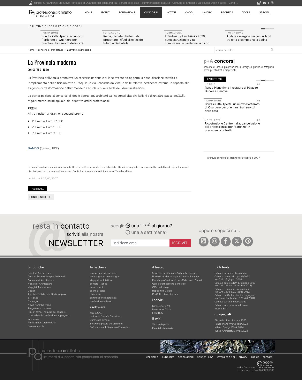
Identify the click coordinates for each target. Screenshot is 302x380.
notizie (171, 12)
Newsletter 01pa (161, 309)
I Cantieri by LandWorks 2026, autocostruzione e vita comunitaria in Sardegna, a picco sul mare (187, 41)
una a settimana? (148, 232)
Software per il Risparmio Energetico (110, 327)
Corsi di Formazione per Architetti (46, 276)
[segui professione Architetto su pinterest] (248, 241)
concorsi (45, 16)
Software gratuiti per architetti (106, 323)
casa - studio (97, 287)
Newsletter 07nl (161, 306)
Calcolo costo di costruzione (230, 301)
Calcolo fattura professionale (230, 273)
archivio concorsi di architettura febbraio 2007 (233, 158)
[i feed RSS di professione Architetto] (204, 241)
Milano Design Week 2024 (229, 327)
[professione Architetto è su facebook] (226, 241)
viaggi (189, 12)
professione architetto (50, 12)
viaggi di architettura (101, 280)
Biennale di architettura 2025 (230, 320)
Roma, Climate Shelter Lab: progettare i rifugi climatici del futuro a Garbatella (123, 39)
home (88, 12)
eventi (105, 12)
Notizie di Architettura (40, 283)
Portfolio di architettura (165, 294)
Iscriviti (180, 243)
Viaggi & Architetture (39, 287)
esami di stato (97, 290)
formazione (127, 12)
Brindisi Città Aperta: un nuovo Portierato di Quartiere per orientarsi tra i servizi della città (62, 39)
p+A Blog (33, 297)
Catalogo (33, 301)
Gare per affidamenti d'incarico (169, 283)
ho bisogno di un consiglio (105, 276)
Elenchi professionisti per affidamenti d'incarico (178, 280)
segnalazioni (186, 357)
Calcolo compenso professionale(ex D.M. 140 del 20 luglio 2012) (232, 290)
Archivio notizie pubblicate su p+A (47, 294)
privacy (243, 357)
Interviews (33, 319)
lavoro (207, 12)
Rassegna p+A (36, 326)
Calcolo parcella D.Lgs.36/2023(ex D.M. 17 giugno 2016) (232, 278)
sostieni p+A (205, 357)
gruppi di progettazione (103, 273)
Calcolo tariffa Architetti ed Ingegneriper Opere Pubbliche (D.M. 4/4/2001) (234, 297)
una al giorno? (151, 225)
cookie (255, 357)
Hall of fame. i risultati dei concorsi (47, 312)
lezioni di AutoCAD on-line (105, 316)
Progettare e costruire (39, 308)
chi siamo (152, 357)
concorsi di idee (40, 197)
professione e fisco (100, 301)
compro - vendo (98, 283)
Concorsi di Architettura (41, 280)
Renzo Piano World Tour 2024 (231, 323)
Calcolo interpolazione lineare (231, 305)
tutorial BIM (220, 308)
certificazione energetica (103, 297)
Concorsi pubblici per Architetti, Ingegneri (175, 273)
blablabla (95, 294)
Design (32, 290)
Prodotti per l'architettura (41, 322)
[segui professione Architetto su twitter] (237, 241)
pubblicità (168, 357)
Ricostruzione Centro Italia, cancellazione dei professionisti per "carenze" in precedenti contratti (232, 127)
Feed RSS (157, 313)
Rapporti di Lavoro (162, 290)
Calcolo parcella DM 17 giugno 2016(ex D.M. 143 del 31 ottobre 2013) (234, 284)
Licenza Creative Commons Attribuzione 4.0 (249, 367)
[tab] (263, 28)
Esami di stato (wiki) (163, 328)
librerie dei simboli (100, 320)
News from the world (39, 305)
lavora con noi (226, 357)
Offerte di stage (160, 287)
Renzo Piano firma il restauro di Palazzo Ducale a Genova (231, 89)
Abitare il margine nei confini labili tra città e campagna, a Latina (249, 37)
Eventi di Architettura (39, 273)
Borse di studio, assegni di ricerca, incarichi (175, 276)
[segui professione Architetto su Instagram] (215, 241)
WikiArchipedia (160, 324)
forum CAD (96, 313)
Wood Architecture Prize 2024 (231, 330)
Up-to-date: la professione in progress (49, 315)
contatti (267, 357)
